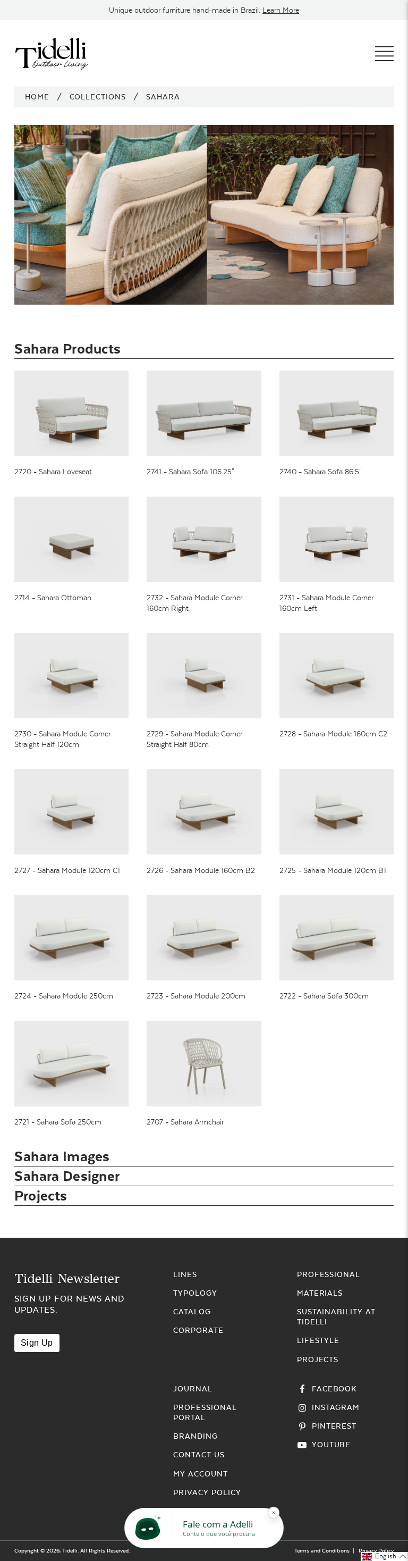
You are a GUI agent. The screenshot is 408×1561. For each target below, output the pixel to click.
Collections (98, 97)
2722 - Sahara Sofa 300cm (324, 996)
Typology (195, 1293)
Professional (329, 1274)
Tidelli (70, 1550)
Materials (320, 1293)
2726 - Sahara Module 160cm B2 (201, 870)
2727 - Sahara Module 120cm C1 (67, 870)
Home (37, 97)
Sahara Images (62, 1156)
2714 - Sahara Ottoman (52, 597)
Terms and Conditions (322, 1550)
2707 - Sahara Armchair (185, 1122)
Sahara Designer (67, 1176)
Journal (192, 1388)
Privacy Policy (207, 1492)
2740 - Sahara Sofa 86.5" (320, 471)
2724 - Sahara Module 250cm (63, 996)
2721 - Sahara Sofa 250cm (57, 1122)
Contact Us (199, 1454)
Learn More (280, 10)
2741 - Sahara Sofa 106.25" (190, 471)
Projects (40, 1195)
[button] (384, 1556)
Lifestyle (318, 1340)
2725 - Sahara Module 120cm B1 (332, 870)
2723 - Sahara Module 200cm (196, 996)
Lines (185, 1274)
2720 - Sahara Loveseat (53, 471)
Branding (195, 1436)
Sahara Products (67, 348)
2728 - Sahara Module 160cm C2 (333, 733)
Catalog (192, 1311)
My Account (200, 1474)
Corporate (198, 1330)
